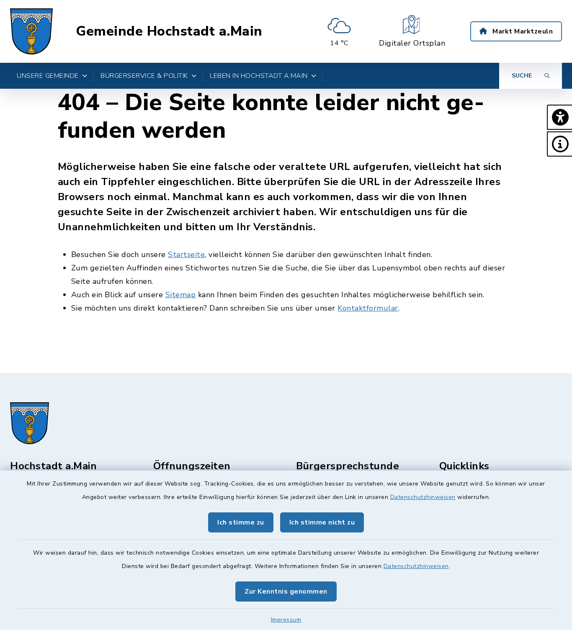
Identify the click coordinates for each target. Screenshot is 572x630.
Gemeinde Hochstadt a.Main (169, 31)
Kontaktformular (368, 308)
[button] (559, 117)
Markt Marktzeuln (522, 31)
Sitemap (180, 295)
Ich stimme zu (240, 522)
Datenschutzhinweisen (423, 497)
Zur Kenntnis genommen (286, 591)
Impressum (286, 620)
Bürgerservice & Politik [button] (144, 75)
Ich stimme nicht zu (322, 522)
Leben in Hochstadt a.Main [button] (259, 75)
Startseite (186, 254)
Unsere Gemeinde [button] (48, 75)
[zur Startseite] (31, 31)
